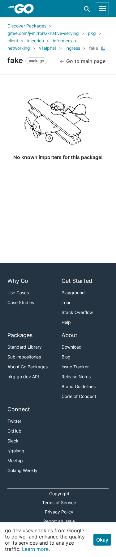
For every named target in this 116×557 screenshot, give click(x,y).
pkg (92, 33)
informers (62, 40)
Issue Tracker (75, 366)
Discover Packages (26, 25)
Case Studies (20, 302)
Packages (19, 335)
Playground (73, 292)
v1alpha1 (48, 48)
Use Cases (18, 292)
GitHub (14, 430)
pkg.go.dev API (23, 376)
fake (93, 48)
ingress (73, 48)
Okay (102, 540)
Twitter (14, 421)
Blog (66, 356)
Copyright (59, 493)
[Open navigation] (102, 8)
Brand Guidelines (79, 386)
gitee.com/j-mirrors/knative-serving (43, 33)
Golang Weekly (22, 470)
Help (66, 322)
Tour (66, 302)
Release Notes (76, 376)
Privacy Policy (59, 511)
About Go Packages (27, 366)
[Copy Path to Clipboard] (103, 48)
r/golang (15, 450)
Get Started (77, 281)
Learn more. (36, 549)
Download (72, 347)
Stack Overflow (77, 312)
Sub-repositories (24, 356)
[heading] (26, 9)
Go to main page (85, 61)
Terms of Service (59, 502)
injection (35, 40)
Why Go (17, 281)
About (69, 335)
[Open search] (87, 8)
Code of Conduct (79, 396)
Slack (13, 440)
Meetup (15, 460)
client (12, 40)
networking (18, 48)
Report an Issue (59, 521)
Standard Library (24, 347)
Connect (18, 409)
